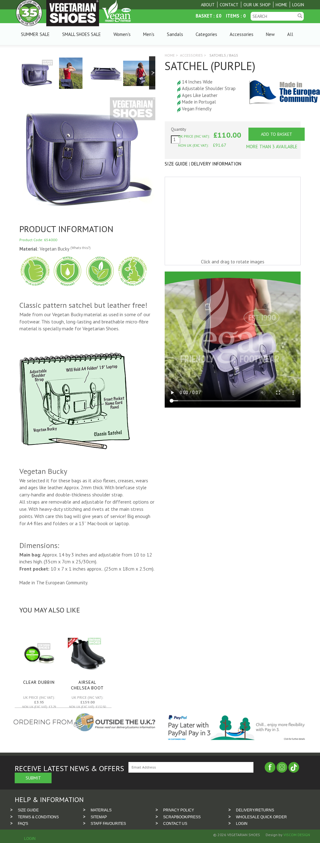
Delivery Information (216, 164)
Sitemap (99, 817)
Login (298, 5)
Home (281, 5)
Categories (206, 34)
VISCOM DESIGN (296, 834)
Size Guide (176, 164)
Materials (101, 810)
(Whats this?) (80, 248)
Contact (229, 5)
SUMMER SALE (35, 34)
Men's (148, 34)
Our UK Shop (257, 5)
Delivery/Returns (255, 810)
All (290, 34)
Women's (122, 34)
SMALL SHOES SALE (81, 34)
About (208, 5)
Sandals (175, 34)
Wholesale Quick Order (261, 817)
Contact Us (175, 823)
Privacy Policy (178, 810)
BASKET (204, 16)
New (270, 34)
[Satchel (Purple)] (36, 72)
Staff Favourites (108, 823)
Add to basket (276, 134)
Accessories (241, 34)
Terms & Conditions (38, 817)
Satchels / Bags (223, 55)
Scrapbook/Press (182, 817)
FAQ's (23, 823)
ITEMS (232, 16)
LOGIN (242, 823)
